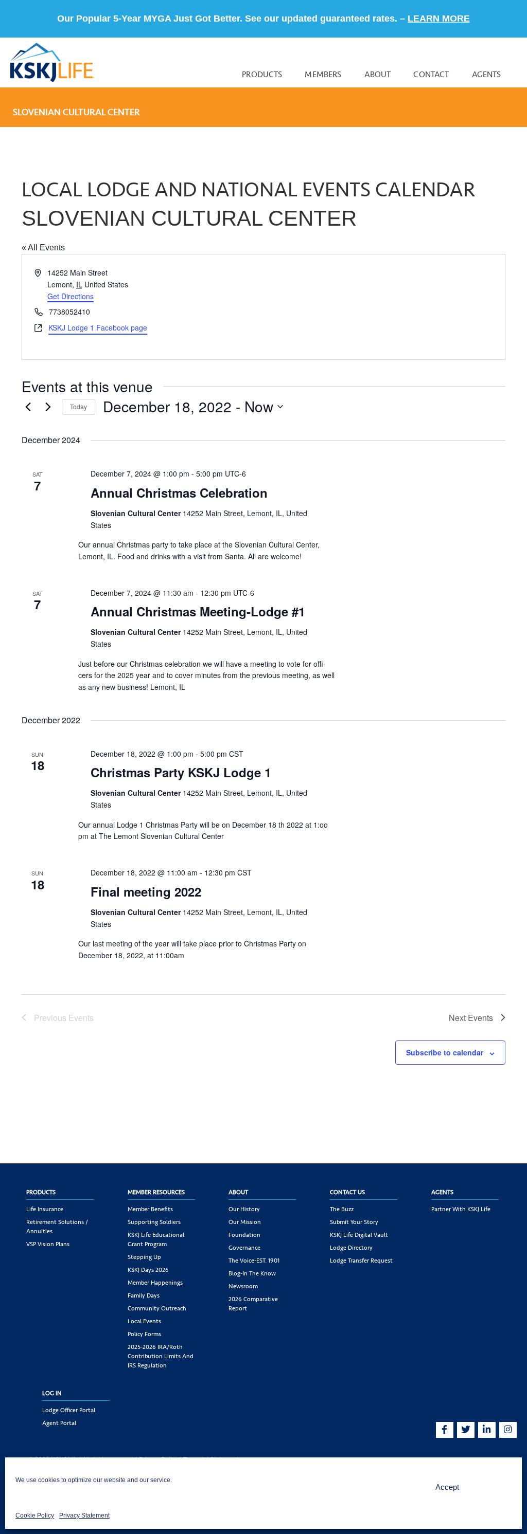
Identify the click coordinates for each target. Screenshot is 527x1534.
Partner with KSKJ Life (460, 1209)
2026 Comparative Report (253, 1303)
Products (262, 74)
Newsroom (243, 1286)
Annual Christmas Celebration (179, 492)
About (377, 74)
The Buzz (342, 1209)
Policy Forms (144, 1334)
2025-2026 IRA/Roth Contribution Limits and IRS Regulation (161, 1356)
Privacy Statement (84, 1515)
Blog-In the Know (252, 1273)
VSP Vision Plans (47, 1244)
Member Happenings (155, 1282)
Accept (447, 1487)
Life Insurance (44, 1209)
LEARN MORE (439, 18)
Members (323, 74)
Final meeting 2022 (146, 891)
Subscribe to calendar (444, 1052)
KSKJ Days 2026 (148, 1269)
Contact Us (347, 1192)
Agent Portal (59, 1423)
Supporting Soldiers (154, 1222)
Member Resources (156, 1192)
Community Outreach (157, 1308)
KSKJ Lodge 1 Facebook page (97, 327)
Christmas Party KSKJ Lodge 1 (181, 772)
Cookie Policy (34, 1515)
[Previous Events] (28, 406)
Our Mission (245, 1222)
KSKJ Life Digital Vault (359, 1234)
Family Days (144, 1295)
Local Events (144, 1321)
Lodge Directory (351, 1247)
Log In (52, 1393)
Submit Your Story (354, 1222)
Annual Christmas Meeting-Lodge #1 (198, 611)
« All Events (43, 247)
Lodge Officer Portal (68, 1410)
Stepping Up (144, 1257)
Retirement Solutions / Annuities (57, 1226)
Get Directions (70, 296)
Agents (486, 74)
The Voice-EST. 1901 (254, 1260)
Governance (244, 1247)
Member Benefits (150, 1209)
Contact (431, 74)
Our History (244, 1209)
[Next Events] (48, 406)
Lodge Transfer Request (361, 1260)
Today (78, 406)
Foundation (244, 1234)
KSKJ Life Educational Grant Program (156, 1239)
